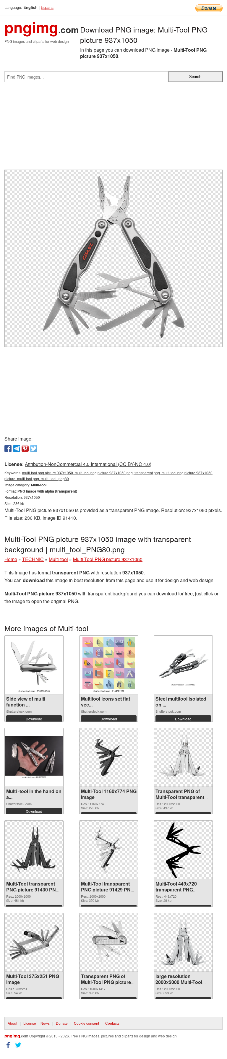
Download (34, 718)
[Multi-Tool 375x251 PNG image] (34, 942)
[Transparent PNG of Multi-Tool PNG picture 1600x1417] (109, 942)
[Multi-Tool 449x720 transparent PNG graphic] (183, 850)
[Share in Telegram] (16, 448)
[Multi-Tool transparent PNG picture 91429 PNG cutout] (109, 850)
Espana (47, 7)
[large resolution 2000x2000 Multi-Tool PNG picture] (183, 942)
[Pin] (25, 448)
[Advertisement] (113, 128)
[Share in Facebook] (8, 448)
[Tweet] (33, 448)
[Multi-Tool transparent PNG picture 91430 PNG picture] (34, 850)
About (12, 1023)
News (45, 1023)
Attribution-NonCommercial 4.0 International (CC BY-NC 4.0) (88, 464)
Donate (62, 1023)
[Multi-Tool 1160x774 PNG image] (109, 757)
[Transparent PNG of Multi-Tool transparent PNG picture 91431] (183, 757)
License (29, 1023)
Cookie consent (86, 1023)
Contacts (112, 1023)
